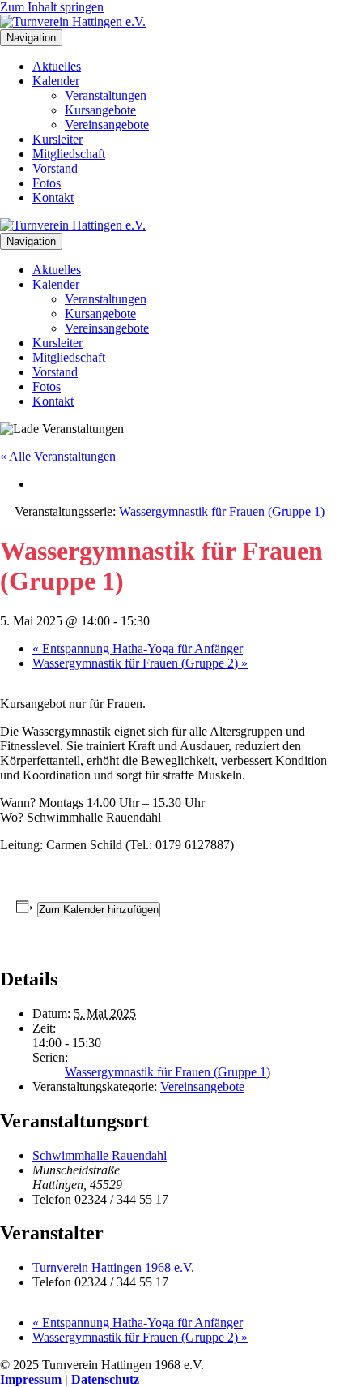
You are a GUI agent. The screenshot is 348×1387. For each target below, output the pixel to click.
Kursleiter (57, 139)
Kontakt (53, 197)
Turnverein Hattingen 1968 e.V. (113, 1267)
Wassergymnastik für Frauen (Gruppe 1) (167, 1072)
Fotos (46, 183)
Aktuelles (56, 66)
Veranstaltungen (105, 95)
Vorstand (55, 168)
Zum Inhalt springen (52, 7)
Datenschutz (105, 1379)
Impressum (31, 1379)
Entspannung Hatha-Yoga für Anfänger (137, 648)
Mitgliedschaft (68, 154)
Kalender (55, 81)
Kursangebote (100, 110)
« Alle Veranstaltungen (58, 456)
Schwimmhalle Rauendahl (99, 1155)
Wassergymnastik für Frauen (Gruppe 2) (140, 663)
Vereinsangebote (107, 124)
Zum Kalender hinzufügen (99, 910)
